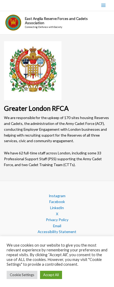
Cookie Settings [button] (22, 275)
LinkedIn (57, 207)
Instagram (57, 195)
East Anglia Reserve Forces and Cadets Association (56, 20)
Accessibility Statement (57, 231)
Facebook (57, 201)
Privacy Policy (57, 219)
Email (57, 225)
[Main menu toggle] (103, 5)
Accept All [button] (51, 275)
